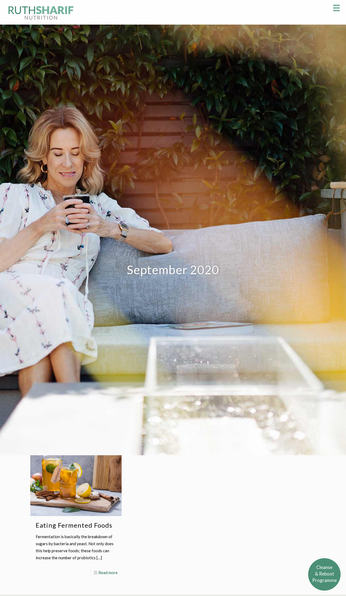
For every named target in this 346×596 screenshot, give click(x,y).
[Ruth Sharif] (41, 12)
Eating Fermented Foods (74, 525)
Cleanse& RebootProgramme (324, 573)
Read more (108, 572)
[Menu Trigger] (336, 7)
